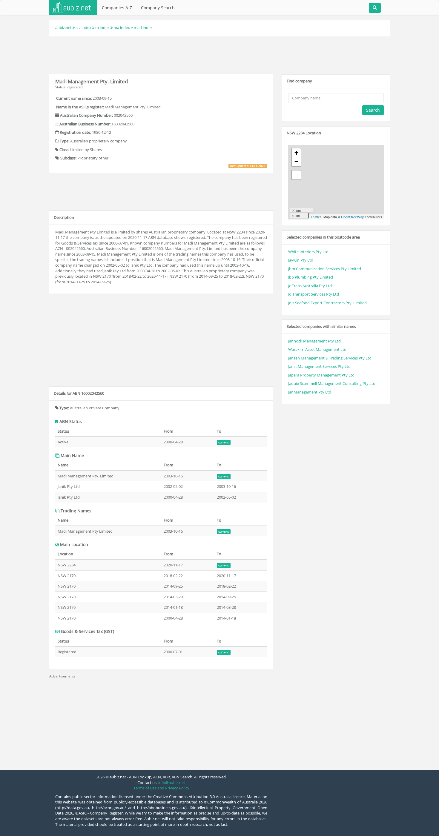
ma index (121, 27)
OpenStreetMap (352, 216)
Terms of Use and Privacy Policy (161, 788)
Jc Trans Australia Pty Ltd (310, 285)
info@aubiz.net (171, 782)
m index (102, 27)
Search (373, 110)
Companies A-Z (117, 7)
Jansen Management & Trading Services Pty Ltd (330, 358)
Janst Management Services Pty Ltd (319, 366)
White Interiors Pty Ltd (308, 251)
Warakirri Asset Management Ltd (317, 349)
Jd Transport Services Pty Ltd (313, 294)
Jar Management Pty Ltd (309, 392)
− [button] (296, 161)
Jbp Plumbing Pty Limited (310, 277)
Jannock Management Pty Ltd (314, 341)
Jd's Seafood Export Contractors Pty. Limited (327, 302)
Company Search (158, 7)
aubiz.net (63, 27)
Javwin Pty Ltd (300, 260)
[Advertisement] (219, 54)
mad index (143, 27)
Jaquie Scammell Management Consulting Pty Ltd (331, 383)
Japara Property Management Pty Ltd (321, 375)
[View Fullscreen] (296, 174)
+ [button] (296, 152)
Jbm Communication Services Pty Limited (324, 268)
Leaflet (316, 216)
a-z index (83, 27)
